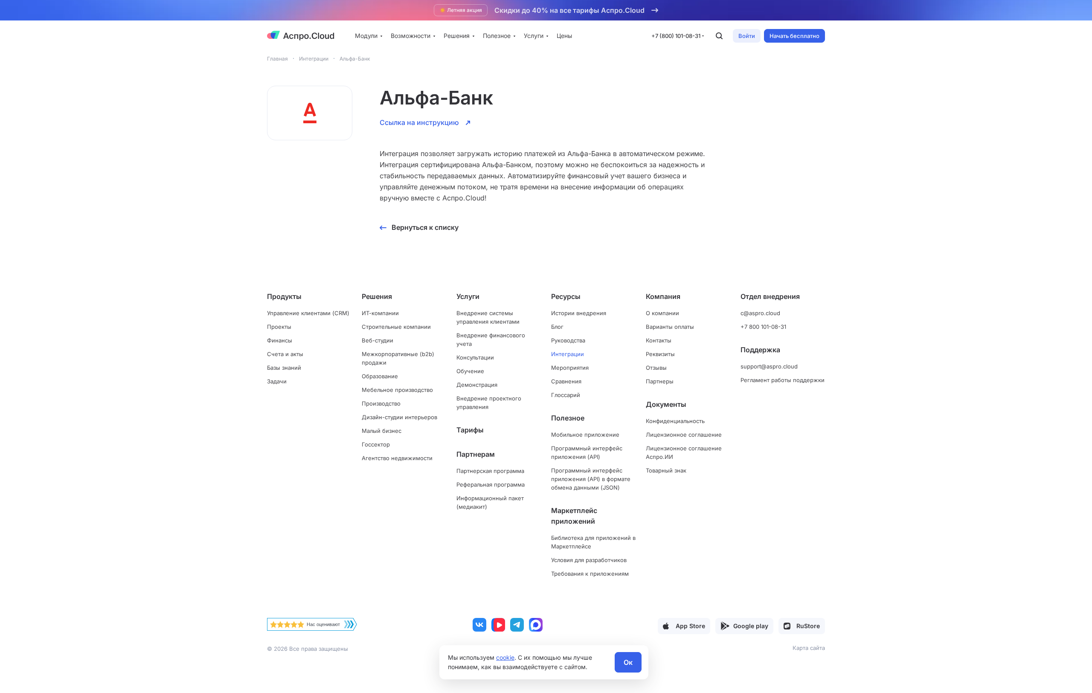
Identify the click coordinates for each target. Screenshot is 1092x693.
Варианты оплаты (670, 326)
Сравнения (566, 381)
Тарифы (470, 430)
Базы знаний (284, 367)
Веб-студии (377, 340)
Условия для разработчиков (589, 560)
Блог (557, 326)
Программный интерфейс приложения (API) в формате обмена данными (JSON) (590, 479)
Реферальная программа (490, 484)
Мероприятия (570, 367)
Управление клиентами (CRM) (308, 313)
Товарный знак (666, 470)
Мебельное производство (397, 389)
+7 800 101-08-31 (763, 326)
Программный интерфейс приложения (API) (586, 452)
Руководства (568, 340)
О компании (662, 313)
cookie (505, 657)
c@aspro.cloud (760, 313)
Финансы (279, 340)
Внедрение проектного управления (488, 402)
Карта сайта (809, 647)
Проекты (279, 326)
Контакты (658, 340)
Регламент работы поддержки (783, 380)
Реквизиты (660, 354)
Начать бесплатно (794, 35)
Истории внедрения (578, 313)
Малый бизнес (381, 430)
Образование (380, 376)
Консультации (475, 357)
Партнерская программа (490, 470)
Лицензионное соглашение (684, 434)
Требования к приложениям (590, 573)
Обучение (470, 371)
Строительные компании (396, 326)
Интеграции (567, 354)
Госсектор (376, 444)
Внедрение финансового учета (490, 339)
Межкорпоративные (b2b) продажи (398, 358)
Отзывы (656, 367)
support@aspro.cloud (769, 366)
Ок (628, 662)
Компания (663, 296)
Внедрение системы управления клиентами (488, 317)
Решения (377, 296)
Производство (381, 403)
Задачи (277, 381)
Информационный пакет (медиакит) (490, 502)
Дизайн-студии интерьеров (399, 417)
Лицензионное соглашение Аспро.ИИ (684, 452)
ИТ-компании (380, 313)
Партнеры (660, 381)
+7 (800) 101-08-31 (676, 35)
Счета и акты (285, 354)
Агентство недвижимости (397, 458)
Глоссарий (565, 394)
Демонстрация (476, 384)
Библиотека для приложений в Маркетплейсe (593, 542)
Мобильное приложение (585, 434)
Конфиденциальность (675, 421)
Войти (746, 35)
